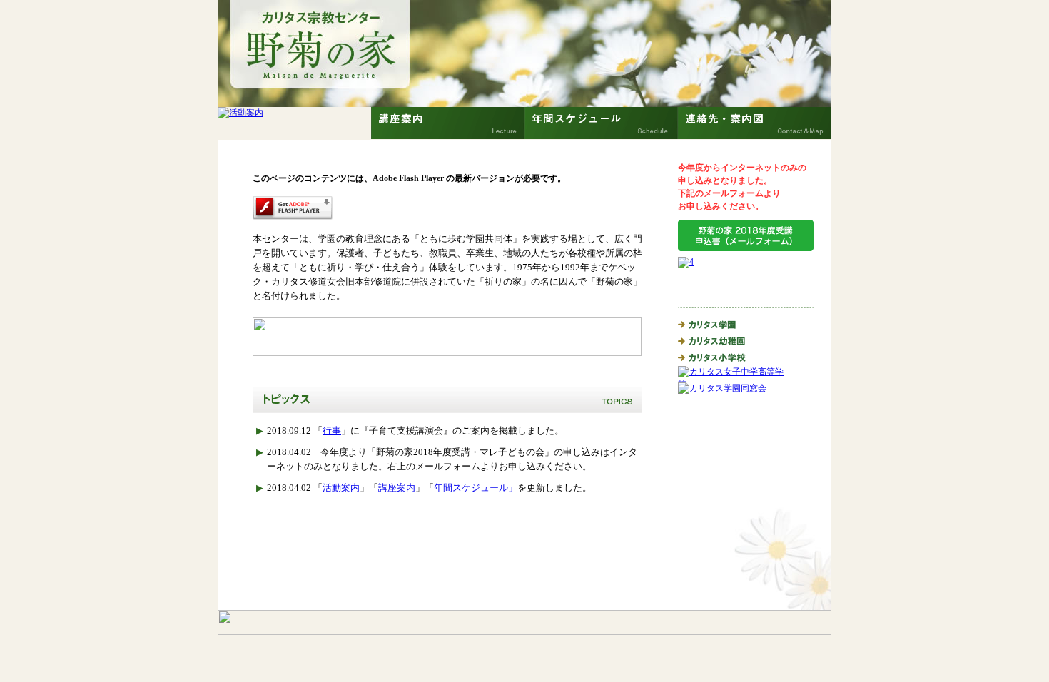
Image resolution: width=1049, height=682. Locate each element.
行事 (332, 430)
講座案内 (396, 487)
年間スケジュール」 (475, 487)
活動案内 (341, 487)
